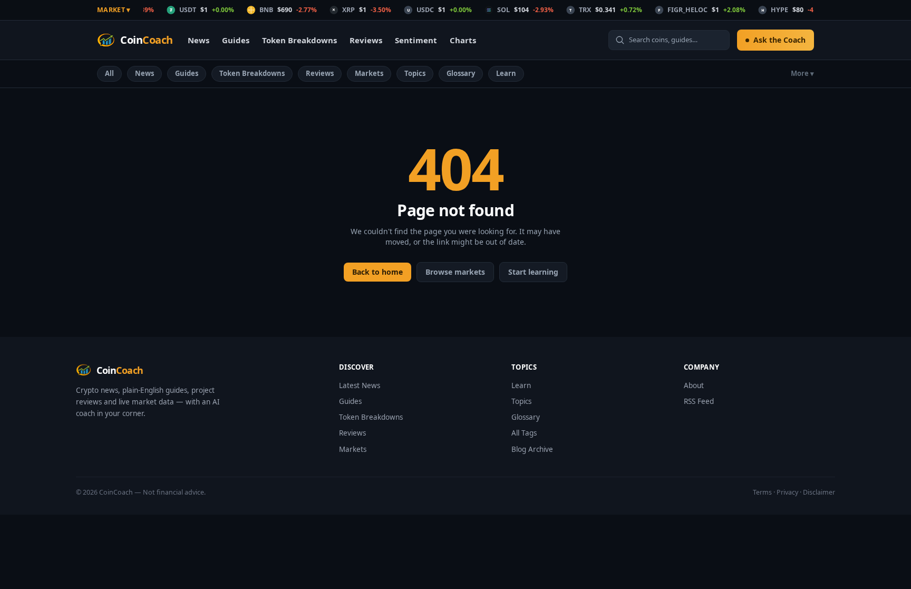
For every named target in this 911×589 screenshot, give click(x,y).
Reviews (366, 40)
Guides (235, 40)
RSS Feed (699, 401)
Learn (506, 73)
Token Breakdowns (299, 40)
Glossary (461, 73)
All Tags (524, 433)
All (109, 73)
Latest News (359, 385)
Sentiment (416, 40)
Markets (369, 73)
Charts (463, 40)
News (198, 40)
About (694, 385)
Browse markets (455, 272)
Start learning (533, 272)
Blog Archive (532, 449)
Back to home (377, 272)
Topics (414, 73)
